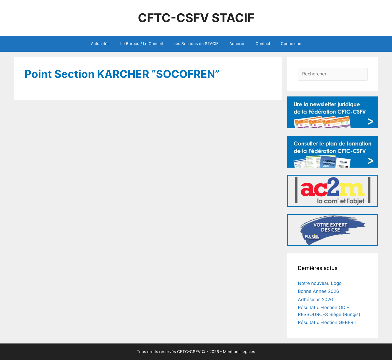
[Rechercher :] (333, 73)
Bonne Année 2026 (318, 291)
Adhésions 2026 (315, 299)
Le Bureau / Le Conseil (141, 43)
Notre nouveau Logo (320, 283)
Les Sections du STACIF (196, 43)
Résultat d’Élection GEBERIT (327, 322)
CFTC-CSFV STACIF (196, 17)
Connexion (291, 43)
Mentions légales (239, 351)
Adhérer (237, 43)
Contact (262, 43)
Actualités (100, 43)
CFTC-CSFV (189, 351)
